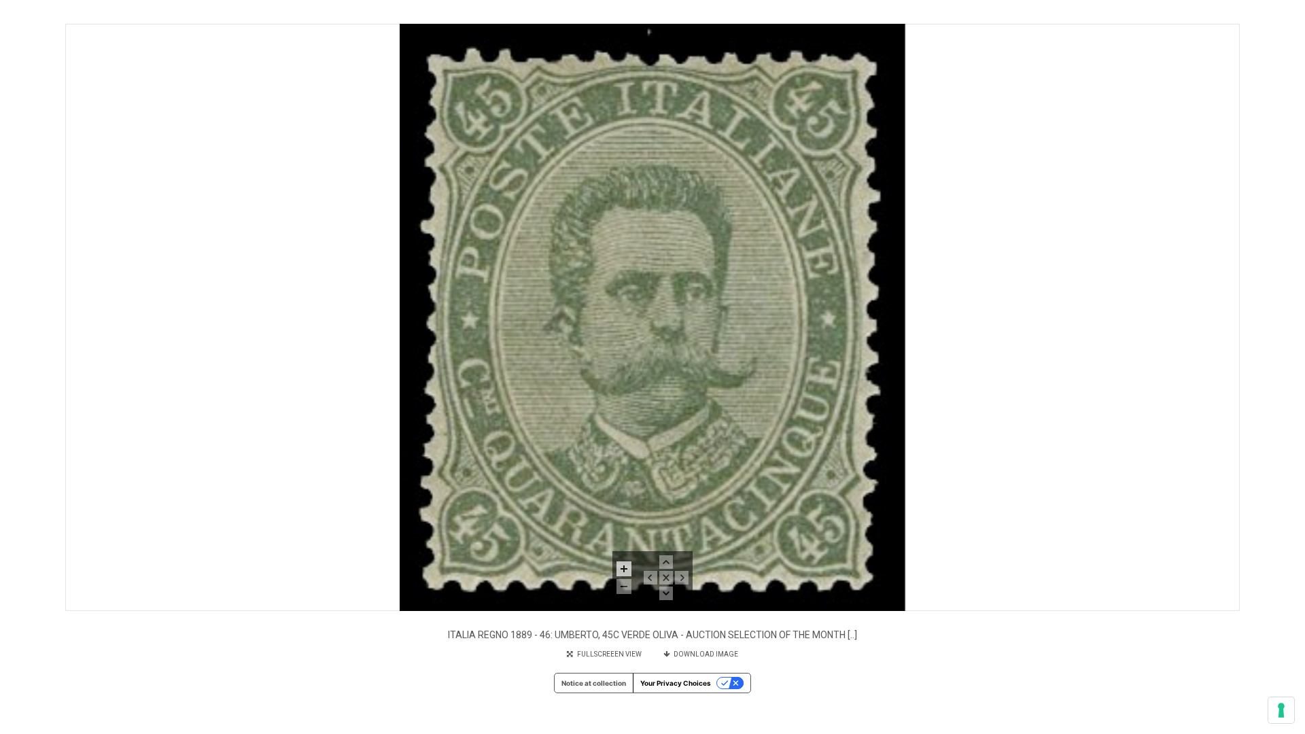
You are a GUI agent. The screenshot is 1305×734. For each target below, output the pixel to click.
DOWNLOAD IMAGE (703, 654)
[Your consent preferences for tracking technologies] (1281, 710)
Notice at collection (593, 683)
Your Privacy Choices (675, 683)
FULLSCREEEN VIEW (608, 654)
